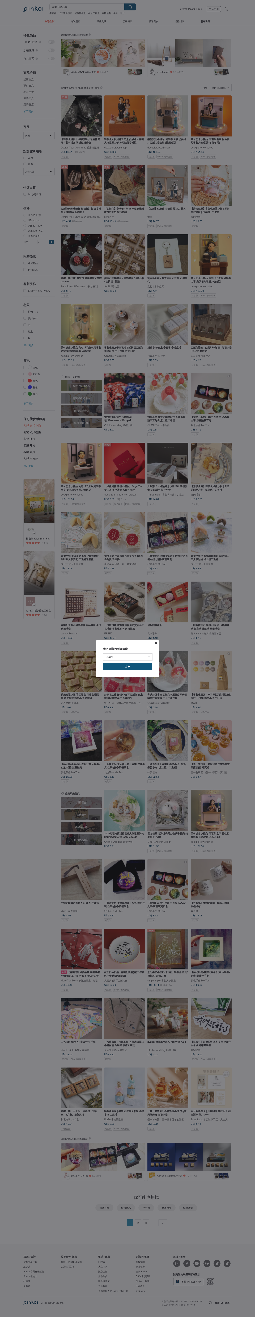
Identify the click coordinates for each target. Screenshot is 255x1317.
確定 (127, 667)
